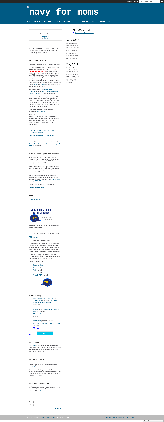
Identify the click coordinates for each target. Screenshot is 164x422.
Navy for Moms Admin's (51, 309)
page (34, 311)
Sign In (135, 1)
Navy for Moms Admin (48, 417)
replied (53, 298)
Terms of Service (131, 417)
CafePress (34, 366)
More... (45, 333)
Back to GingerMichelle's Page (84, 33)
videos (43, 84)
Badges (108, 417)
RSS (30, 335)
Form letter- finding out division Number (45, 301)
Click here (32, 345)
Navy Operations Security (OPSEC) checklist (44, 92)
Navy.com (43, 391)
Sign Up (129, 1)
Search (162, 1)
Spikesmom (37, 321)
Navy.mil (32, 144)
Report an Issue (118, 417)
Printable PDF (37, 275)
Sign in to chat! (148, 420)
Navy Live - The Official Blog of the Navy (45, 145)
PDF (34, 267)
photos (35, 84)
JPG (34, 272)
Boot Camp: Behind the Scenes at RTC (41, 136)
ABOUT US (37, 313)
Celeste (35, 309)
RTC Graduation (34, 237)
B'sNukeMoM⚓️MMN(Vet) (41, 298)
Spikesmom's (37, 300)
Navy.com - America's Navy (46, 142)
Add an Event (35, 199)
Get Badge (58, 408)
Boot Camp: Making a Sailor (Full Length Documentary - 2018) (42, 131)
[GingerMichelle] (67, 35)
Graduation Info (38, 265)
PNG (34, 270)
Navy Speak (41, 111)
